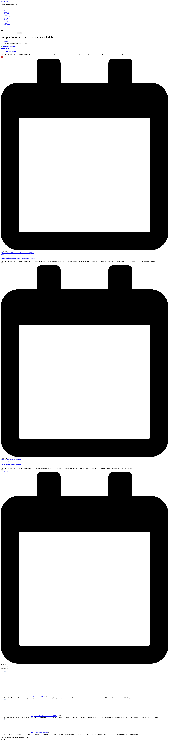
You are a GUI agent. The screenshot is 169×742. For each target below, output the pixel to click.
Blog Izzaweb (4, 1)
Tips (7, 48)
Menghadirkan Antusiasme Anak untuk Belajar (44, 716)
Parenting (3, 48)
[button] (18, 33)
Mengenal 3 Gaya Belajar (8, 51)
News (2, 254)
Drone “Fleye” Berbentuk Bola (39, 732)
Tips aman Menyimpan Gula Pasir (11, 464)
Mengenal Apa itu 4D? (37, 696)
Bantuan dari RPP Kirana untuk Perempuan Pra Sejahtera (18, 258)
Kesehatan (4, 461)
